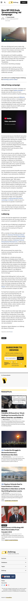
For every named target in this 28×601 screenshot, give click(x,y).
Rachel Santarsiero (7, 456)
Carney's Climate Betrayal (11, 540)
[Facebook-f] (2, 585)
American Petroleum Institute (16, 235)
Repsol (3, 286)
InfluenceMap (21, 236)
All (13, 362)
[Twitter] (4, 585)
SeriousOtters (9, 597)
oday (15, 79)
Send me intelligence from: (7, 363)
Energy (4, 338)
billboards (22, 97)
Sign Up (20, 358)
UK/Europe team (15, 365)
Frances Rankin (10, 17)
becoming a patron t (8, 79)
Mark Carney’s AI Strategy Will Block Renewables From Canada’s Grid (12, 530)
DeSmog (15, 2)
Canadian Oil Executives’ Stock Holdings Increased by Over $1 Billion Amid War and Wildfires (12, 415)
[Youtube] (6, 585)
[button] (14, 558)
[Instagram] (8, 585)
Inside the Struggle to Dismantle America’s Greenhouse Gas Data (11, 452)
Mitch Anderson (6, 419)
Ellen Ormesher (6, 493)
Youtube (11, 331)
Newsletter (4, 583)
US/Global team (15, 363)
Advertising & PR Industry (11, 500)
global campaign (18, 90)
